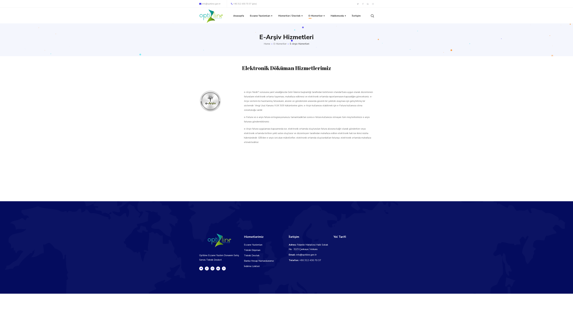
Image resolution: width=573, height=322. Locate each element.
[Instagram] (212, 268)
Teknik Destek (251, 255)
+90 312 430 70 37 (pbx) (245, 3)
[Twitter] (201, 268)
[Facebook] (207, 268)
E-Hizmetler (280, 43)
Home (267, 43)
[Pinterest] (224, 268)
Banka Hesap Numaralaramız (259, 261)
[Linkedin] (218, 268)
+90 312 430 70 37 (310, 260)
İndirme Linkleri (252, 266)
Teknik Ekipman (252, 250)
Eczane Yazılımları (253, 244)
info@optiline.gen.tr (211, 3)
